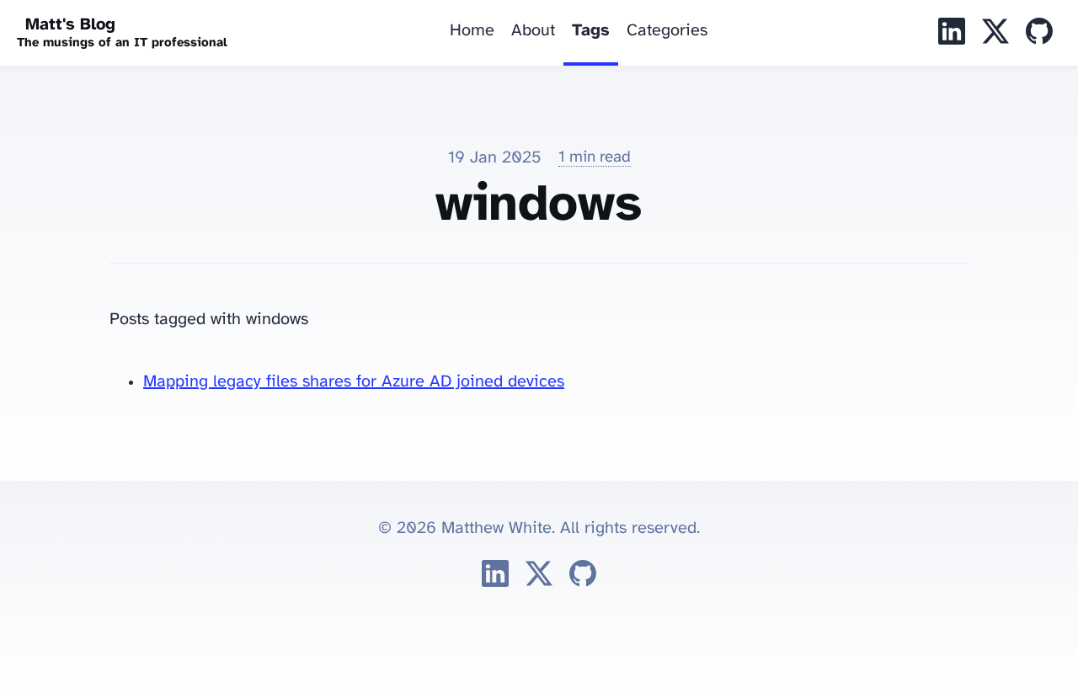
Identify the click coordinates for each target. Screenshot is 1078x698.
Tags (591, 31)
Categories (667, 31)
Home (472, 31)
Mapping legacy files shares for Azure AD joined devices (353, 382)
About (533, 31)
